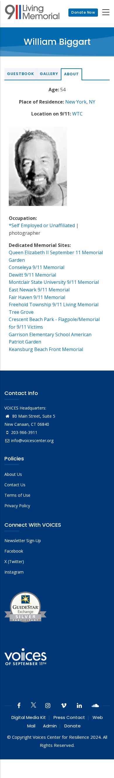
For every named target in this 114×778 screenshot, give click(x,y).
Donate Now (83, 12)
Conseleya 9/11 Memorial (36, 267)
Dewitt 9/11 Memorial (32, 275)
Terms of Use (17, 495)
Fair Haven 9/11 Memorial (37, 297)
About (71, 74)
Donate (72, 726)
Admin (50, 726)
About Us (13, 474)
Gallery (49, 73)
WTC (77, 114)
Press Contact (69, 717)
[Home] (32, 12)
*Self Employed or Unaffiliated (42, 225)
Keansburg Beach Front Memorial (46, 349)
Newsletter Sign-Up (22, 540)
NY (92, 102)
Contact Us (14, 484)
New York (76, 102)
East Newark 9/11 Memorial (39, 289)
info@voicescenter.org (32, 440)
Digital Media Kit (28, 717)
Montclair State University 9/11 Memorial (54, 282)
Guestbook (20, 73)
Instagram (14, 572)
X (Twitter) (14, 561)
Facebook (13, 551)
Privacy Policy (17, 505)
